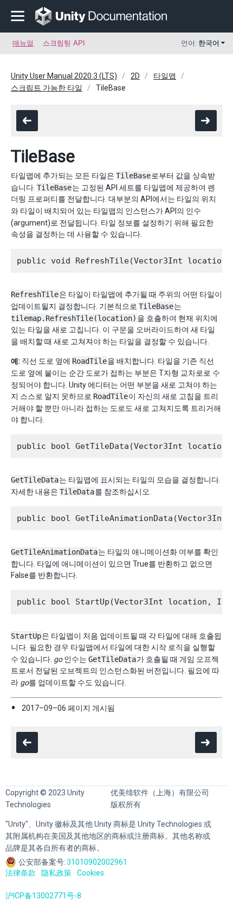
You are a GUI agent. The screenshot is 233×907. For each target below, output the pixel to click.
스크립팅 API (64, 43)
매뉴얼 (23, 43)
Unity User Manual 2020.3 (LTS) (64, 76)
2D (135, 76)
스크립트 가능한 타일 (46, 87)
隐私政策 (56, 873)
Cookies (90, 873)
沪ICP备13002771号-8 (43, 895)
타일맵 (164, 76)
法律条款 (20, 873)
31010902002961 (97, 862)
